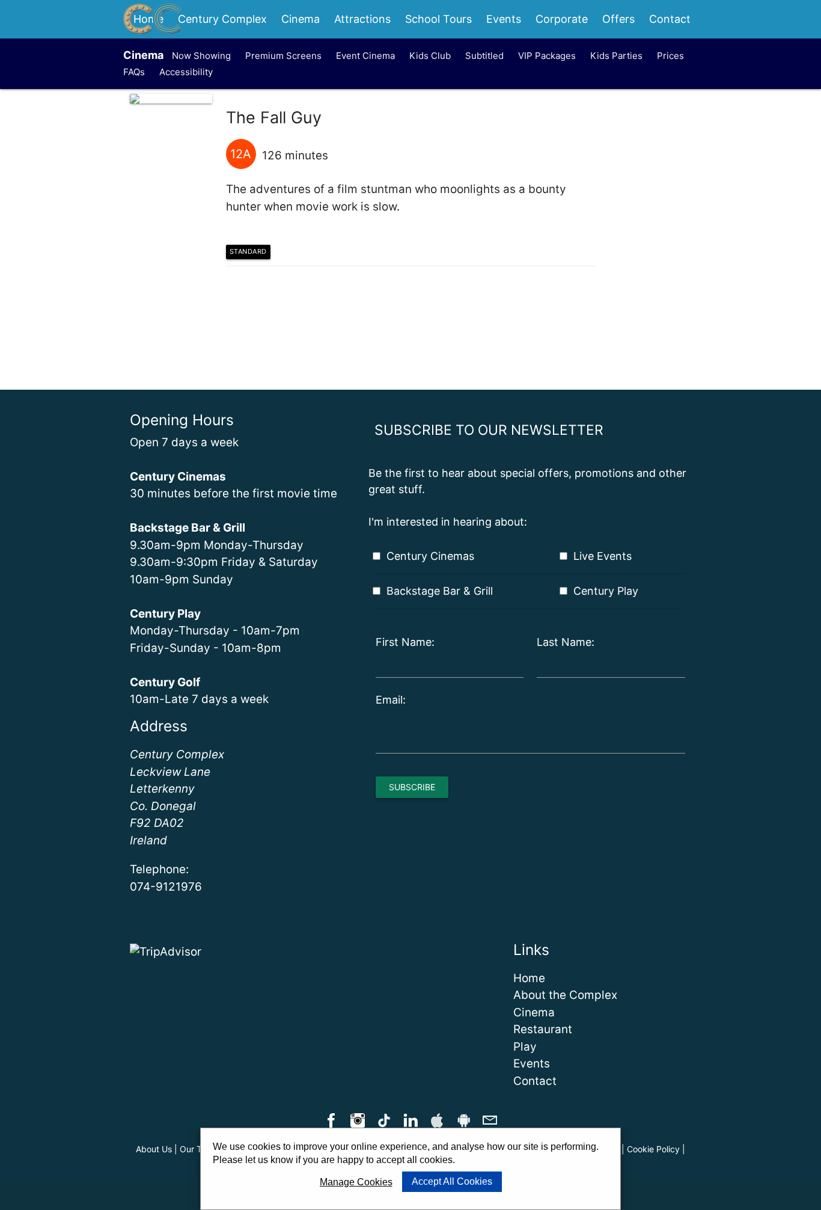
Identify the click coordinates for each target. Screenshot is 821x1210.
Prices (670, 55)
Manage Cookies (356, 1182)
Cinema (300, 19)
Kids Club (430, 55)
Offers (618, 19)
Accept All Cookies (452, 1181)
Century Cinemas (430, 556)
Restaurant (542, 1029)
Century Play (605, 591)
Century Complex (222, 19)
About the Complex (565, 995)
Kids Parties (616, 55)
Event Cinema (365, 55)
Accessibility (186, 72)
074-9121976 (166, 887)
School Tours (438, 19)
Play (525, 1047)
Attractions (362, 19)
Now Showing (201, 55)
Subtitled (484, 55)
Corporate (562, 19)
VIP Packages (547, 55)
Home (529, 978)
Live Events (602, 556)
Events (503, 19)
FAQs (134, 72)
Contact (670, 19)
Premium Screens (283, 55)
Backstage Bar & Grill (439, 591)
